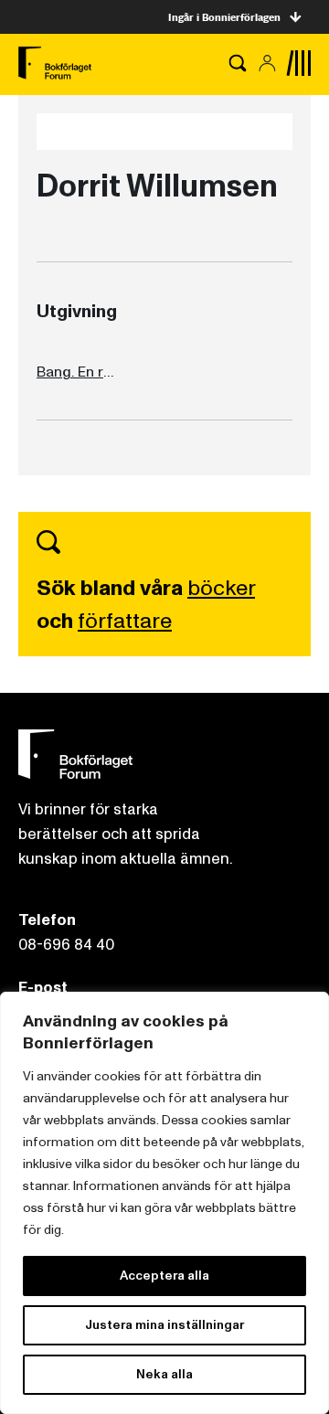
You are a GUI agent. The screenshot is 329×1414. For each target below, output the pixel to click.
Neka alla (164, 1374)
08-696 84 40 (66, 944)
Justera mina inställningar (164, 1325)
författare (125, 621)
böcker (221, 588)
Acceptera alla (164, 1275)
